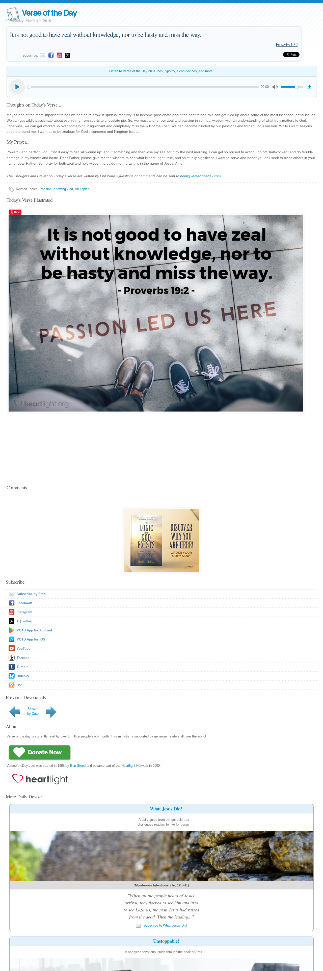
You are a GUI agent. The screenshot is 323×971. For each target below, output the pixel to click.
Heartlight (128, 766)
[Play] (17, 86)
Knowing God (63, 189)
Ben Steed (78, 766)
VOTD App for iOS (31, 639)
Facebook (24, 603)
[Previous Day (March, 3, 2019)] (15, 718)
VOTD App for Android (34, 630)
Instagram (24, 612)
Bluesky (23, 676)
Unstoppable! (166, 941)
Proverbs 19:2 (287, 44)
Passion (45, 189)
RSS (20, 685)
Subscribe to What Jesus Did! (165, 925)
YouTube (23, 648)
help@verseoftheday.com (200, 176)
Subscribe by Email (32, 594)
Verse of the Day (49, 12)
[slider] (143, 87)
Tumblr (22, 667)
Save (17, 212)
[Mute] (275, 87)
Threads (23, 658)
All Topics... (83, 189)
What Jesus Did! (166, 808)
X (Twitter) (24, 621)
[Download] (309, 87)
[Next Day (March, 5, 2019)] (52, 718)
